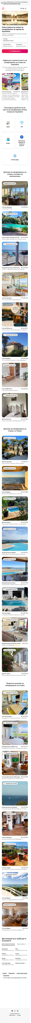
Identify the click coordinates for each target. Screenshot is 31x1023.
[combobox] (15, 41)
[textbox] (8, 46)
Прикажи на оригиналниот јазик (11, 3)
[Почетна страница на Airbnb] (3, 8)
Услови (19, 1015)
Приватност (12, 1015)
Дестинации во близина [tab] (8, 944)
